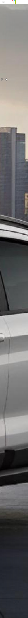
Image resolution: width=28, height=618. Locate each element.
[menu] (3, 2)
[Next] (6, 79)
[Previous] (2, 79)
